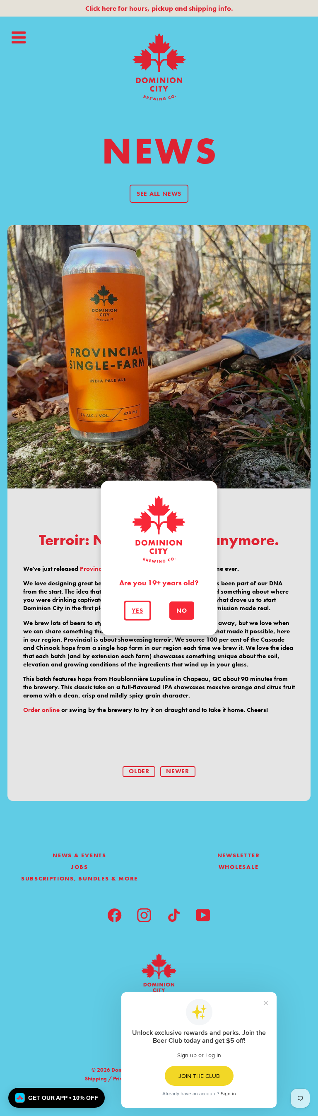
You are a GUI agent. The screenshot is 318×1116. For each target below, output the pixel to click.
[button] (56, 1098)
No (181, 610)
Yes (137, 610)
